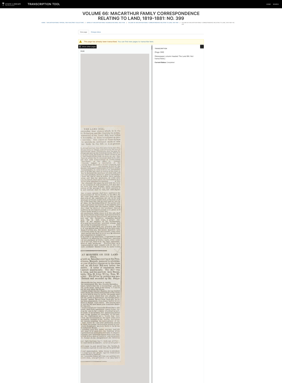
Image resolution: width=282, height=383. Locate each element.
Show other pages (89, 47)
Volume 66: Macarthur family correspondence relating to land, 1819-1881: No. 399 (208, 23)
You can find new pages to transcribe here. (136, 41)
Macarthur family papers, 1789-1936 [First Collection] (65, 22)
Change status (96, 32)
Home (268, 4)
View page (84, 32)
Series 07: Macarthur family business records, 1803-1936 (106, 22)
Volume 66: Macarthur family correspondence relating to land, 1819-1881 (153, 22)
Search (276, 4)
